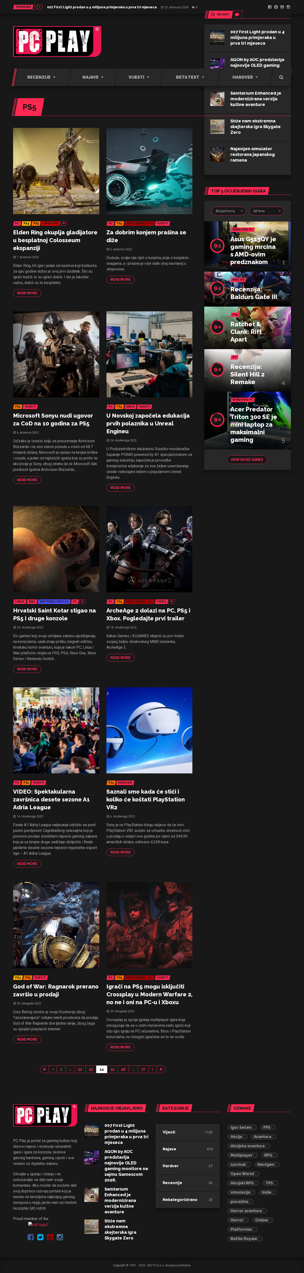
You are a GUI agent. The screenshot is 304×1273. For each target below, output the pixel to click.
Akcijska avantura (248, 1146)
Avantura (262, 1136)
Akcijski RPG (242, 1183)
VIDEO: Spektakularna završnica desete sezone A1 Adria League (51, 799)
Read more (27, 293)
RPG (268, 1155)
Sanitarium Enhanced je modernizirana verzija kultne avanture (120, 1200)
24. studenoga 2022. (123, 440)
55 (112, 1069)
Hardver (171, 1166)
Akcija (236, 1136)
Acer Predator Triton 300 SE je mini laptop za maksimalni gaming (253, 424)
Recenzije (172, 1183)
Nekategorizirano (180, 1199)
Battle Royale (244, 1238)
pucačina (239, 1201)
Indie (266, 1192)
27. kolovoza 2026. (177, 7)
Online (261, 1220)
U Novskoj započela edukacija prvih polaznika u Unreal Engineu (148, 423)
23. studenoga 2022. (30, 627)
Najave (169, 1149)
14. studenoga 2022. (30, 816)
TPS (269, 1183)
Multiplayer (241, 1155)
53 (91, 1069)
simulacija (240, 1192)
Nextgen (265, 1164)
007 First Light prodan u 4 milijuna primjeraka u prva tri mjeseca (102, 7)
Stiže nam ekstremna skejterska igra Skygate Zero (255, 126)
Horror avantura (246, 1211)
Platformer (241, 1229)
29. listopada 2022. (122, 1011)
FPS (266, 1127)
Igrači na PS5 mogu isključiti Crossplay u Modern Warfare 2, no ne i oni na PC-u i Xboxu (149, 994)
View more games (247, 460)
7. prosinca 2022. (28, 257)
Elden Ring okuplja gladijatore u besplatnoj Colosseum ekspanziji (55, 240)
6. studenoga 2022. (123, 816)
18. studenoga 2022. (123, 627)
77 (143, 1069)
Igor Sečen (241, 1127)
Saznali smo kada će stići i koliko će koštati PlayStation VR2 (145, 799)
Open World (242, 1174)
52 (80, 1069)
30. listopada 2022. (29, 1003)
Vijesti (169, 1132)
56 (123, 1069)
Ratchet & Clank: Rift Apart (246, 332)
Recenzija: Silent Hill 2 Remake (247, 374)
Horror (237, 1220)
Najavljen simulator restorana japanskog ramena (252, 154)
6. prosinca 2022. (121, 249)
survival (238, 1164)
